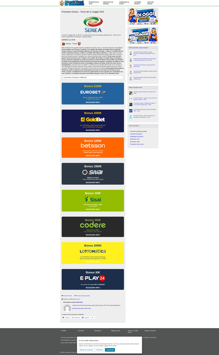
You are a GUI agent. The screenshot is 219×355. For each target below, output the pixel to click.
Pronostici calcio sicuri (137, 144)
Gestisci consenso (150, 330)
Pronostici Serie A (67, 295)
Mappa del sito (115, 330)
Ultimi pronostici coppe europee (138, 47)
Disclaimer (98, 330)
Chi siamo (81, 330)
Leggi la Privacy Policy (110, 345)
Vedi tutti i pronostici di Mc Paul (81, 308)
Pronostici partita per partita (83, 295)
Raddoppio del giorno (136, 136)
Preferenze (99, 350)
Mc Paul (80, 302)
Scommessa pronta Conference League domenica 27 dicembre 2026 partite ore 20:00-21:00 (144, 53)
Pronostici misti (134, 141)
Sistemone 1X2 (134, 139)
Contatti (63, 330)
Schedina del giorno (136, 134)
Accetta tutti (110, 350)
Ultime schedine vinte (135, 87)
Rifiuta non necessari (86, 350)
